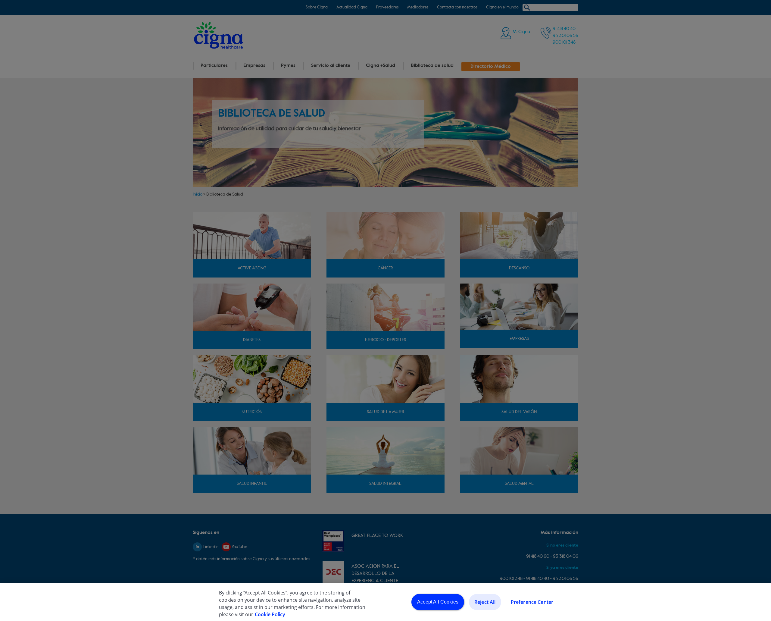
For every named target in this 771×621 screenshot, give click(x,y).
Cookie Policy (270, 614)
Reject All (485, 602)
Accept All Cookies (437, 601)
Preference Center (532, 602)
